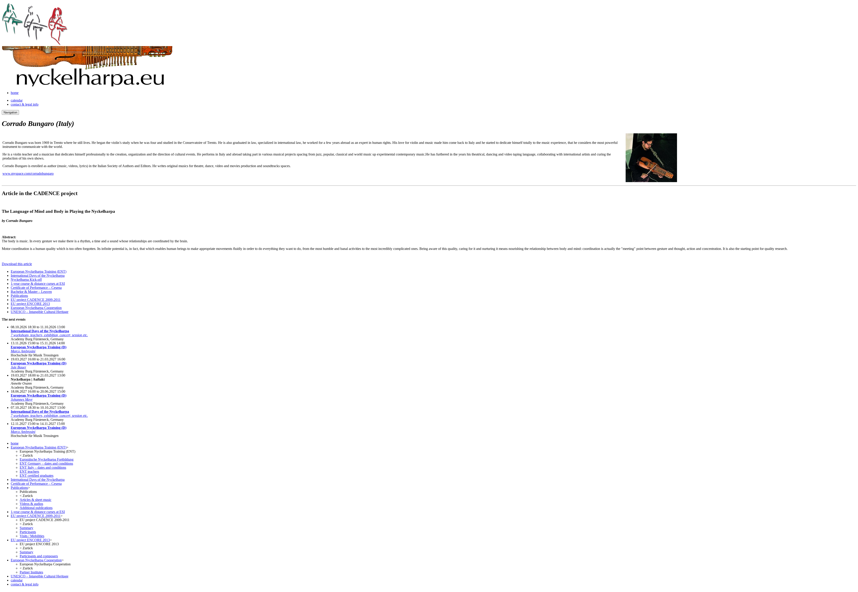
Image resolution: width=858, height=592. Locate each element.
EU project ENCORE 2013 (30, 304)
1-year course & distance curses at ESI (38, 283)
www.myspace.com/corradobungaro (28, 173)
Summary (26, 528)
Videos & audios (31, 504)
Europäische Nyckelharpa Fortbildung (47, 459)
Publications (19, 296)
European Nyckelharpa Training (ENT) (38, 271)
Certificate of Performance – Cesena (36, 288)
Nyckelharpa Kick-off (26, 279)
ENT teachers (29, 471)
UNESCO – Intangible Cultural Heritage (39, 312)
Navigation (10, 112)
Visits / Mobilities (32, 536)
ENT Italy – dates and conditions (43, 467)
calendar (17, 100)
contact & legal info (24, 104)
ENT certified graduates (36, 475)
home (15, 93)
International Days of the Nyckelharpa (38, 275)
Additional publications (36, 508)
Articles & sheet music (35, 500)
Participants (28, 532)
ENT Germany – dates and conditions (46, 463)
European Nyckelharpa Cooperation (36, 308)
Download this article (17, 264)
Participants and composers (39, 556)
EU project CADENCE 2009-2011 (36, 300)
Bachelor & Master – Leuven (31, 292)
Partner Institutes (31, 572)
